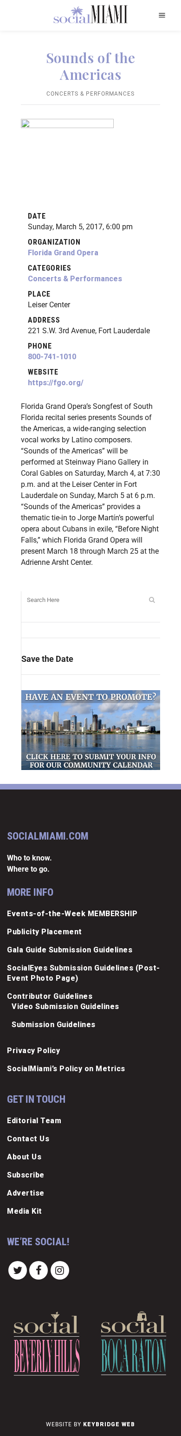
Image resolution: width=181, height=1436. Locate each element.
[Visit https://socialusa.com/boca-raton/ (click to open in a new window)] (134, 1343)
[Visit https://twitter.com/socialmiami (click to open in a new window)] (17, 1269)
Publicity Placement (44, 931)
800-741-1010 (52, 356)
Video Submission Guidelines (65, 1006)
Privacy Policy (33, 1050)
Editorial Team (34, 1120)
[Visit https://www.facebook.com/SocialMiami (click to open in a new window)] (39, 1269)
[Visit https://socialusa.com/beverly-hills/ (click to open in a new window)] (46, 1343)
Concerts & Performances (90, 94)
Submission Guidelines (54, 1024)
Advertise (26, 1193)
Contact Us (28, 1138)
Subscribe (26, 1175)
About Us (24, 1156)
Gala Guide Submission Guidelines (69, 949)
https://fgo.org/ (56, 382)
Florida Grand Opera (63, 252)
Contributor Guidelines (49, 996)
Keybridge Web (109, 1424)
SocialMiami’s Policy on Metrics (66, 1068)
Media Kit (24, 1211)
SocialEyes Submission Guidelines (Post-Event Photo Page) (83, 973)
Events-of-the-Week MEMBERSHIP (72, 913)
